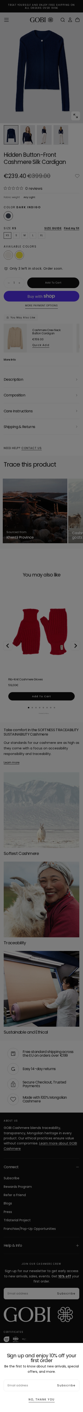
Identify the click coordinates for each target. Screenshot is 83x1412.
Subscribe (66, 1385)
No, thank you (42, 1399)
